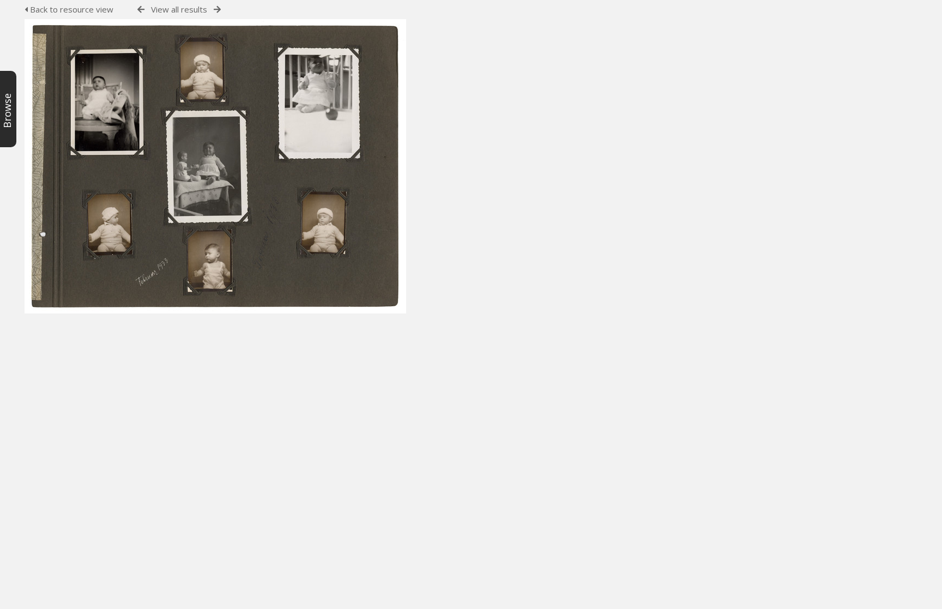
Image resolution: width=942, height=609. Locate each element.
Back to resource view (70, 9)
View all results (179, 9)
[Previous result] (140, 9)
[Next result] (217, 9)
